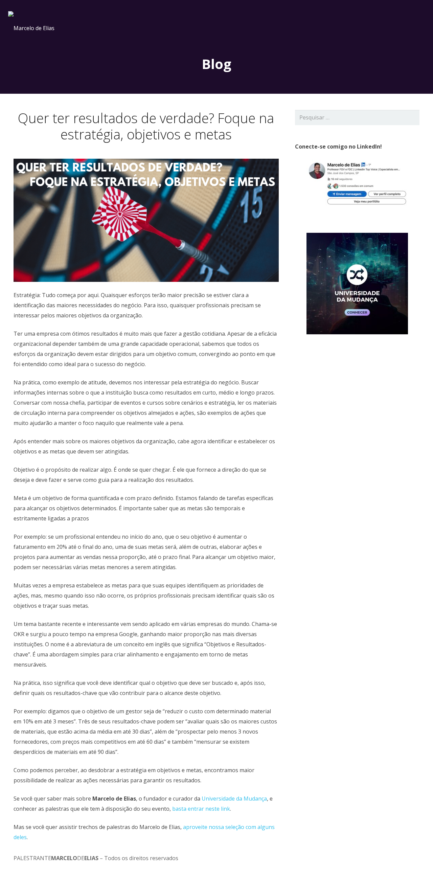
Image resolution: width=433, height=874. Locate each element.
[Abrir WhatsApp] (416, 857)
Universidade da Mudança (234, 798)
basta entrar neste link (201, 808)
